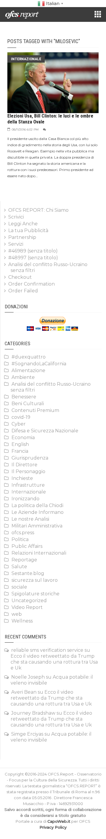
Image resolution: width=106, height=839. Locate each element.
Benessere (23, 397)
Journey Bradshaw (33, 713)
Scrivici (16, 217)
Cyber (18, 424)
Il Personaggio (28, 471)
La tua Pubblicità (28, 230)
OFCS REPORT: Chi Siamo (38, 210)
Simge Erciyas (27, 734)
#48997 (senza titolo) (33, 257)
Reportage (24, 560)
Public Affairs (26, 546)
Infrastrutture (28, 485)
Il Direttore (24, 464)
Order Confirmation (31, 284)
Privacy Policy (53, 827)
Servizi (15, 244)
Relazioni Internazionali (38, 553)
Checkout (20, 277)
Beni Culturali (27, 403)
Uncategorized (29, 600)
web (16, 614)
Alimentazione (28, 370)
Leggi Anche (23, 224)
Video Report (27, 607)
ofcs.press (22, 532)
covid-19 (20, 417)
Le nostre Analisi (30, 519)
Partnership (22, 237)
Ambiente (23, 377)
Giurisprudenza (29, 458)
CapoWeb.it (58, 821)
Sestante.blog (27, 573)
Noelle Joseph (28, 677)
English (20, 444)
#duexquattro (28, 357)
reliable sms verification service (47, 650)
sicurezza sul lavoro (34, 580)
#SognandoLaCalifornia (38, 363)
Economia (23, 437)
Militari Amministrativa (36, 526)
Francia (19, 451)
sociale (19, 587)
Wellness (22, 621)
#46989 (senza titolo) (33, 251)
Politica (20, 539)
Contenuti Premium (35, 410)
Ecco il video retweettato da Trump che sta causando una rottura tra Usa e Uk (54, 662)
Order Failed (23, 291)
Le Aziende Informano (37, 512)
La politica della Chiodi (37, 505)
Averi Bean (24, 692)
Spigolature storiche (35, 594)
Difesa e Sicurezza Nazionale (44, 431)
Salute (19, 566)
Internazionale (26, 59)
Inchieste (22, 478)
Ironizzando (25, 498)
